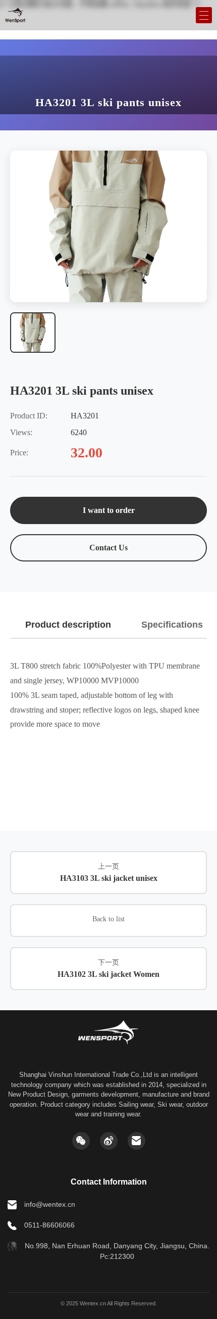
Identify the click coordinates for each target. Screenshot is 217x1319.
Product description (68, 625)
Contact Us (108, 547)
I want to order (109, 510)
